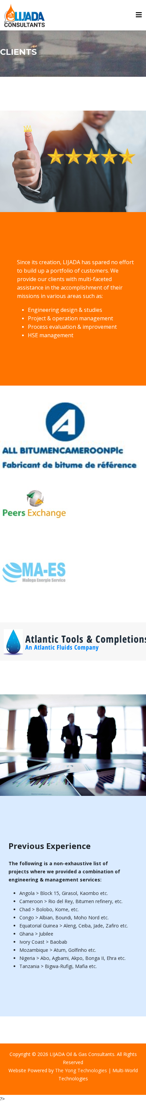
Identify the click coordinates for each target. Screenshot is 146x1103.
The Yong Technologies (81, 1070)
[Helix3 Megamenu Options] (139, 14)
